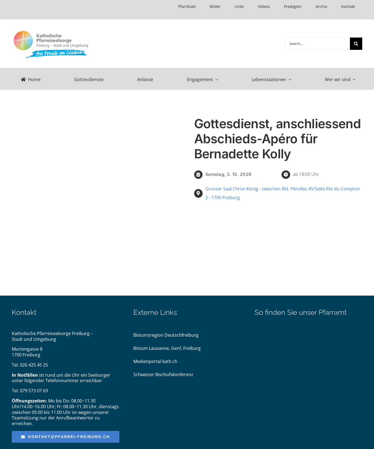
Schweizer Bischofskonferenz (163, 374)
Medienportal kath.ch (155, 361)
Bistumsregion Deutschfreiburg (165, 335)
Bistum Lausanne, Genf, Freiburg (167, 348)
